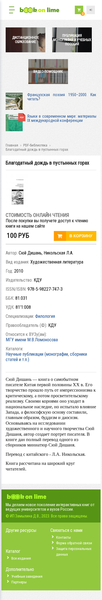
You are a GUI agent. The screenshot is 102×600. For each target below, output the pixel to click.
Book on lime (40, 10)
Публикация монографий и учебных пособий (72, 40)
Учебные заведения (26, 576)
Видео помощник (48, 72)
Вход (90, 10)
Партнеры (19, 582)
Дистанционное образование (25, 40)
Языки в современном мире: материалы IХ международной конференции (61, 118)
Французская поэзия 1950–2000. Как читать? (61, 96)
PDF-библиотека (35, 145)
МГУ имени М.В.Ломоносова (32, 339)
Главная (12, 145)
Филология (45, 316)
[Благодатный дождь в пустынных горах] (17, 205)
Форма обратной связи (74, 543)
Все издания (21, 558)
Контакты (63, 537)
